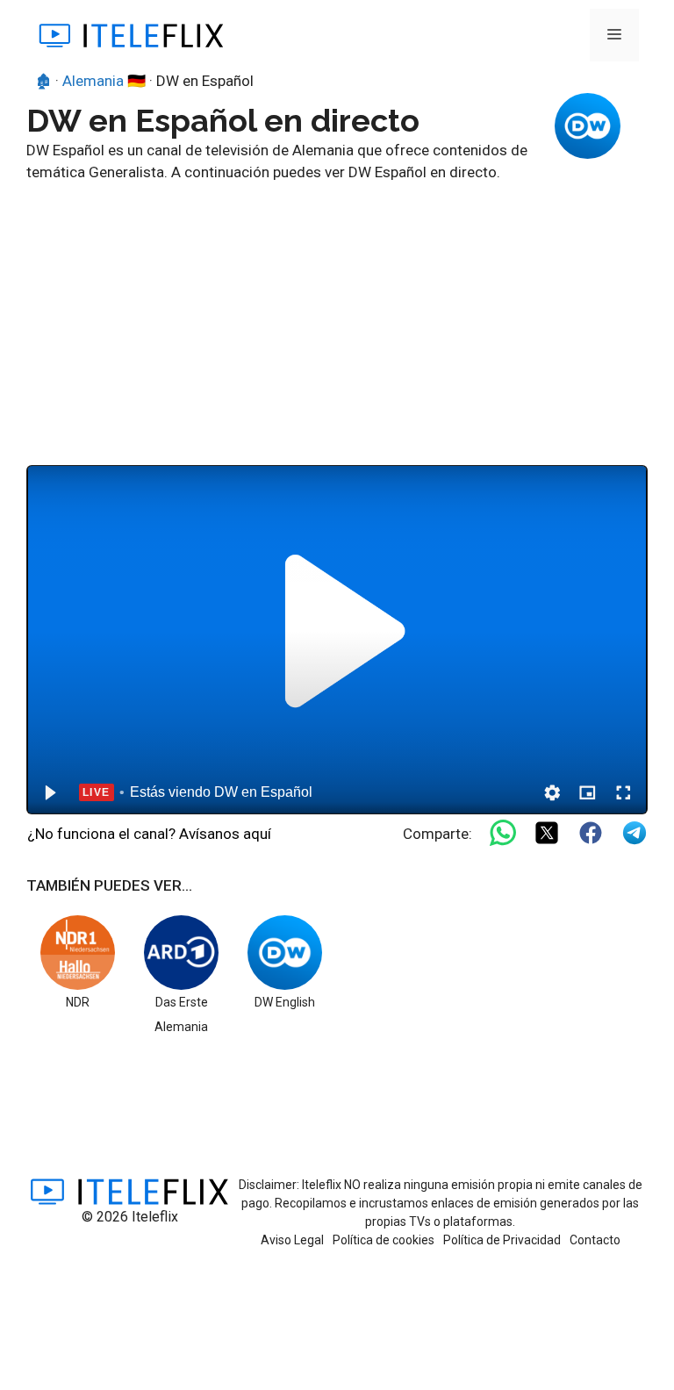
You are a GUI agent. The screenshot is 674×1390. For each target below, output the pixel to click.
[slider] (337, 765)
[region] (337, 639)
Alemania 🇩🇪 (104, 81)
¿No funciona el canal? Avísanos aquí (149, 833)
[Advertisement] (337, 316)
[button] (49, 792)
